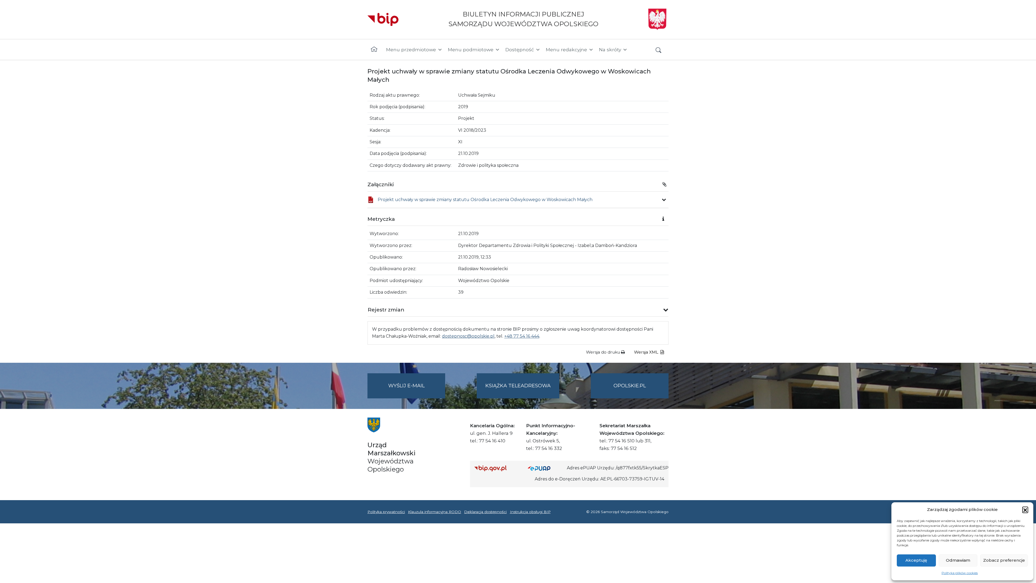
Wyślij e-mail (416, 390)
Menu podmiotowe (470, 49)
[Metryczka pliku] (664, 200)
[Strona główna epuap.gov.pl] (545, 468)
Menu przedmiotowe (411, 49)
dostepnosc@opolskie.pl (468, 336)
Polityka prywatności (386, 512)
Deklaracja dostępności (485, 512)
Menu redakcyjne (566, 49)
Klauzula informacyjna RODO (434, 512)
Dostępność (519, 49)
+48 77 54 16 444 (521, 336)
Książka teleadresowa (518, 386)
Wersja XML (646, 352)
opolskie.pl (630, 386)
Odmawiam (958, 560)
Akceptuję (916, 560)
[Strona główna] (374, 49)
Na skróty (610, 49)
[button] (1025, 509)
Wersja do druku (603, 352)
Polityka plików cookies (960, 573)
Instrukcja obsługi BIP (530, 512)
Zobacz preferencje (1004, 560)
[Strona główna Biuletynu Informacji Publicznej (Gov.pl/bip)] (496, 468)
